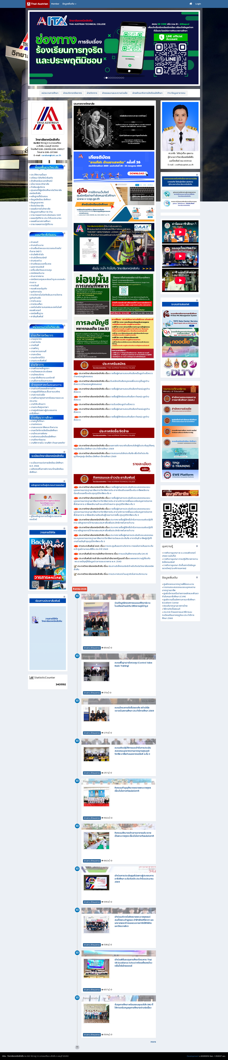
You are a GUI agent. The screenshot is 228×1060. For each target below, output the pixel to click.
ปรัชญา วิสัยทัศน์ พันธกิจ (42, 177)
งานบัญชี (35, 345)
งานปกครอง (36, 424)
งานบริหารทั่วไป (38, 357)
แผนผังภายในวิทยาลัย (40, 208)
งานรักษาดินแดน (38, 439)
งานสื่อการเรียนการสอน (42, 380)
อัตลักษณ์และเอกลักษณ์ (41, 181)
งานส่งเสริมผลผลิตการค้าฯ (43, 388)
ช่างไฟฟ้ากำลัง (37, 254)
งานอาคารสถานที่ (38, 351)
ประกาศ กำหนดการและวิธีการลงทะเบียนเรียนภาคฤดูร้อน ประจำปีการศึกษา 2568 (178, 615)
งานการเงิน (36, 342)
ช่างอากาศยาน (37, 276)
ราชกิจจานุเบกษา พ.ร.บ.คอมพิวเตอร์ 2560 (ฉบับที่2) (179, 554)
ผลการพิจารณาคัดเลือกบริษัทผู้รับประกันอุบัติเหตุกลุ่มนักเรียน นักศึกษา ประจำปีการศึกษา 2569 (114, 447)
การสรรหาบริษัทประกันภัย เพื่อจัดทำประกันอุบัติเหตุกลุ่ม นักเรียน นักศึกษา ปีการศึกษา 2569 (111, 455)
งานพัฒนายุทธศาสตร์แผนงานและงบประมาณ (46, 399)
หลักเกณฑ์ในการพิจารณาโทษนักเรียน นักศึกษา (46, 470)
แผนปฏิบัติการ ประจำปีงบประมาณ (46, 218)
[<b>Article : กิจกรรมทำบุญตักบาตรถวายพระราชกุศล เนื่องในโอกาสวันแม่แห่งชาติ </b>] (96, 796)
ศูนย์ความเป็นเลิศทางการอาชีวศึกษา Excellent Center (178, 601)
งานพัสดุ (35, 348)
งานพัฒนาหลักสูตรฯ (40, 368)
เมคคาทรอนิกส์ (37, 267)
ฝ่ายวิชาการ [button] (92, 93)
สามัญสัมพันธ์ (37, 316)
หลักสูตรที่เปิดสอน (39, 196)
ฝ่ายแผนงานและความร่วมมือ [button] (114, 93)
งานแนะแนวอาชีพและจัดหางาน (44, 427)
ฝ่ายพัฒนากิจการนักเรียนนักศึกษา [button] (147, 93)
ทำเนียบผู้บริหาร (38, 187)
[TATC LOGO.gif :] (47, 118)
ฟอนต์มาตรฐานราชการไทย (175, 605)
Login (198, 3)
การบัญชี (35, 285)
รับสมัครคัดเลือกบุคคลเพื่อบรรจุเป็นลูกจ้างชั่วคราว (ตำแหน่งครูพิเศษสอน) (111, 383)
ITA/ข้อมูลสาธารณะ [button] (176, 93)
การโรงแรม (36, 301)
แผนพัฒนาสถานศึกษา (40, 221)
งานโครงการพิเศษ (39, 433)
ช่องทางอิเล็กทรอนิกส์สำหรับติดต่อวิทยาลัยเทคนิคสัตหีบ (114, 568)
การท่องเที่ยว (36, 304)
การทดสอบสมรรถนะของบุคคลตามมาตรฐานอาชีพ (178, 589)
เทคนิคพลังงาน (37, 273)
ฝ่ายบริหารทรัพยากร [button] (72, 93)
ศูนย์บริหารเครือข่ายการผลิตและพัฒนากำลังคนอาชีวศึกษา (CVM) (180, 595)
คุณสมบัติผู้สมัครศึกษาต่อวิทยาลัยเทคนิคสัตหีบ (45, 192)
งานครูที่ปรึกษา (37, 421)
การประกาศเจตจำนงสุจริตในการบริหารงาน (128, 574)
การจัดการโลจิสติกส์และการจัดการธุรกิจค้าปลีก (45, 296)
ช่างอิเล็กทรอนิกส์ (39, 257)
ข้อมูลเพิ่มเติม (68, 3)
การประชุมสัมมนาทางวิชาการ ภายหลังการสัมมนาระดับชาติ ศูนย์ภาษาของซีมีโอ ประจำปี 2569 (113, 547)
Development (193, 1056)
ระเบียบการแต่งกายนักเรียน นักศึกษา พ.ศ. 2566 (46, 464)
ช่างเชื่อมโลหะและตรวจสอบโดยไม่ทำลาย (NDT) (45, 250)
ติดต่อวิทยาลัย (37, 205)
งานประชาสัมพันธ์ (39, 360)
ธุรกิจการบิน (36, 291)
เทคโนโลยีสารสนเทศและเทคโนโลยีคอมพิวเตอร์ (45, 309)
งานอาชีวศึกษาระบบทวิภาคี (43, 377)
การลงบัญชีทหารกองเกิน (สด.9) (133, 553)
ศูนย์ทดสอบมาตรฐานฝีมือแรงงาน (178, 584)
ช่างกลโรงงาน (37, 245)
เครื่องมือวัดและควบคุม (41, 270)
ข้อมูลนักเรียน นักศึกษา (41, 199)
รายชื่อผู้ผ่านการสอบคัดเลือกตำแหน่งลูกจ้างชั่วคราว (112, 390)
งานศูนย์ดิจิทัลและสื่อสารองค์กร (45, 391)
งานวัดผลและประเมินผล (41, 371)
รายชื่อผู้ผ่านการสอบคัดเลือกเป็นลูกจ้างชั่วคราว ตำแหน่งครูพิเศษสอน (113, 375)
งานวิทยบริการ (37, 374)
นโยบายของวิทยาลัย (40, 184)
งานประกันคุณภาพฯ (40, 407)
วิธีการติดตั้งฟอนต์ (171, 609)
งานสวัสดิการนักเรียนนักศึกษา (44, 430)
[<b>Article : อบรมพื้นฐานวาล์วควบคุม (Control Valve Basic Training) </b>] (96, 671)
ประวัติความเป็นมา (39, 174)
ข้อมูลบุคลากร (37, 202)
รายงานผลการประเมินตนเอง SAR (46, 215)
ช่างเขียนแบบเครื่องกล (41, 263)
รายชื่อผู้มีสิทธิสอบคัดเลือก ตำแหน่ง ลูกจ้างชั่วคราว (111, 398)
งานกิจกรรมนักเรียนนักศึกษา (43, 436)
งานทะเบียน (36, 354)
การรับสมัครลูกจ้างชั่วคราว (122, 404)
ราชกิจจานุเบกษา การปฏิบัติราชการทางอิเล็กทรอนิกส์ (180, 560)
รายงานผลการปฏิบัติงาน (42, 224)
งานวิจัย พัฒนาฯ (38, 404)
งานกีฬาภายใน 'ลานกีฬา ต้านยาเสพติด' (48, 442)
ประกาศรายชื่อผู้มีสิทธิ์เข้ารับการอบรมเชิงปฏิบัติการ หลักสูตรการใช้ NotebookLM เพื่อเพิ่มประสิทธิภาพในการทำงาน (113, 521)
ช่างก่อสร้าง (36, 260)
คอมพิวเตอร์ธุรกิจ (39, 288)
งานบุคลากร (36, 339)
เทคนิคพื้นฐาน (37, 313)
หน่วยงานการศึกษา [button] (50, 93)
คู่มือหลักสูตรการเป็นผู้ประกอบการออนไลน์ (45, 518)
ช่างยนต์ (34, 242)
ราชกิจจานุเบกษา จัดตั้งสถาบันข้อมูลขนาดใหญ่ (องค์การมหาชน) (179, 567)
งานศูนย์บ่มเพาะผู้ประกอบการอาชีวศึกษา (43, 412)
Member (55, 3)
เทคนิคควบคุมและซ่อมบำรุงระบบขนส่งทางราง (47, 281)
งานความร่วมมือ (38, 394)
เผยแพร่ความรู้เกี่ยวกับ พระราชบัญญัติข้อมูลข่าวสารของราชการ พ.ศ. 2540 (114, 560)
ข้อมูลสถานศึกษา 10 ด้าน (42, 212)
